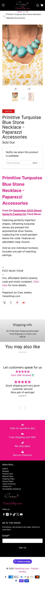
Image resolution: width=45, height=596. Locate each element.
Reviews (5, 471)
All (27, 12)
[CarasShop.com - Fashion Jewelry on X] (17, 515)
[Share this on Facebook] (11, 302)
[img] (22, 371)
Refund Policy (7, 476)
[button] (20, 407)
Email (6, 535)
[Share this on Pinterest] (17, 302)
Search (5, 469)
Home (19, 12)
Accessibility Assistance (11, 489)
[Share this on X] (4, 302)
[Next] (29, 89)
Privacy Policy (7, 481)
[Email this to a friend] (23, 302)
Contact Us (6, 486)
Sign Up (22, 547)
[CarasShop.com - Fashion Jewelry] (22, 5)
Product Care (7, 474)
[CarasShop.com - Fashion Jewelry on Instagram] (7, 515)
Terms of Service (9, 484)
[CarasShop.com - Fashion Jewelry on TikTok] (14, 515)
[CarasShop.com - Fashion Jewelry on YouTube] (21, 515)
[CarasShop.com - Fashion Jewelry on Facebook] (3, 515)
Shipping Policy (8, 479)
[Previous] (16, 89)
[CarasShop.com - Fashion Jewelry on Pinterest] (10, 515)
